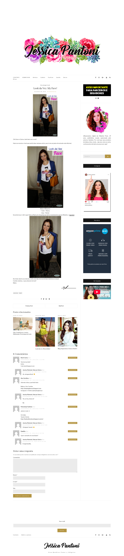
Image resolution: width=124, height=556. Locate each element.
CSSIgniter (72, 552)
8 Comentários (51, 91)
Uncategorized (45, 85)
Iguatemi (71, 215)
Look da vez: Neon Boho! (42, 349)
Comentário (16, 457)
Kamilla (23, 431)
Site (14, 488)
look (20, 293)
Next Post (61, 305)
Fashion (50, 77)
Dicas (15, 79)
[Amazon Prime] (97, 248)
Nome (15, 475)
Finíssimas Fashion (26, 407)
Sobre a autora (26, 535)
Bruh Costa (24, 357)
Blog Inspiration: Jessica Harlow (67, 348)
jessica (16, 293)
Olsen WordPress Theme (56, 552)
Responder (72, 357)
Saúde (58, 77)
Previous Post (29, 305)
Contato (15, 535)
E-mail (15, 481)
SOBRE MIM (26, 77)
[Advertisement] (62, 17)
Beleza (35, 77)
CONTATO (16, 77)
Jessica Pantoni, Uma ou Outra (32, 370)
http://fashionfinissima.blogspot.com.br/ (32, 419)
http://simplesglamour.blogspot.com (31, 388)
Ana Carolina (24, 378)
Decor (65, 77)
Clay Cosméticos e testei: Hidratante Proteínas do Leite (22, 333)
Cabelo (42, 77)
